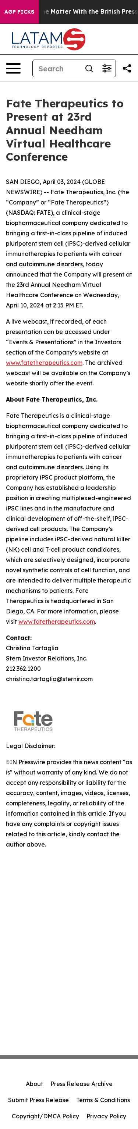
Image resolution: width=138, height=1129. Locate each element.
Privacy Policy (106, 1116)
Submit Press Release (38, 1100)
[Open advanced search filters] (107, 68)
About (34, 1083)
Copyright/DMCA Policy (45, 1116)
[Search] (89, 68)
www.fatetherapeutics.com (44, 362)
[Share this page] (127, 68)
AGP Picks (19, 11)
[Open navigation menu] (13, 68)
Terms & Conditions (103, 1100)
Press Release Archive (81, 1083)
